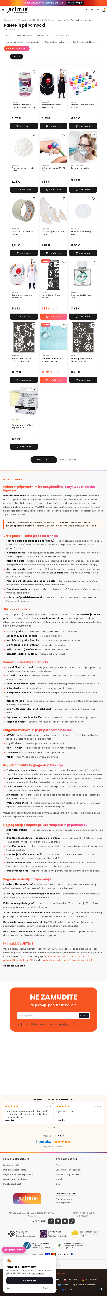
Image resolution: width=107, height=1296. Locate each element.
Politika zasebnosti (12, 1184)
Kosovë (66, 1289)
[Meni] (3, 10)
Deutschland (89, 1279)
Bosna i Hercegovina (84, 1284)
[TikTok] (72, 1221)
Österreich (70, 1279)
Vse (8, 35)
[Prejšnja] (46, 1128)
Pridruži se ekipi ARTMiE (67, 1174)
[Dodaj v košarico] (24, 126)
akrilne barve (49, 960)
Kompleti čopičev (23, 35)
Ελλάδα (63, 1284)
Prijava (83, 1015)
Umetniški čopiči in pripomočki (52, 20)
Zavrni (9, 1288)
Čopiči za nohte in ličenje (84, 42)
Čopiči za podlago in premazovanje (22, 42)
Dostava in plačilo (11, 1165)
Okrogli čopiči (43, 35)
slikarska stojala (85, 960)
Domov (7, 20)
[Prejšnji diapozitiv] (72, 84)
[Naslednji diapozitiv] (94, 84)
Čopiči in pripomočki (24, 20)
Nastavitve (48, 1288)
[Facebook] (51, 1221)
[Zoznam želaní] (98, 10)
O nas (58, 1165)
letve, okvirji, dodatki (54, 956)
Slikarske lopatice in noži (56, 42)
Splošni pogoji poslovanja (15, 1179)
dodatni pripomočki (76, 956)
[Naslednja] (60, 1128)
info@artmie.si (65, 1202)
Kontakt (59, 1179)
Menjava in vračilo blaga (14, 1170)
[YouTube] (65, 1221)
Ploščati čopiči (62, 35)
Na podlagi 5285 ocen (53, 1146)
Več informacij (38, 1273)
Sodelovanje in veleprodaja (69, 1170)
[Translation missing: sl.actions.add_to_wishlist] (34, 71)
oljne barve (63, 960)
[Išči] (86, 10)
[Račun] (92, 10)
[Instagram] (58, 1221)
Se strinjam (29, 1280)
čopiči (73, 960)
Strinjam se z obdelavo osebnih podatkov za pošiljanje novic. (46, 1024)
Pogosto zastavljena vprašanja (18, 1174)
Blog (58, 1184)
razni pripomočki (24, 960)
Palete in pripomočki (16, 48)
